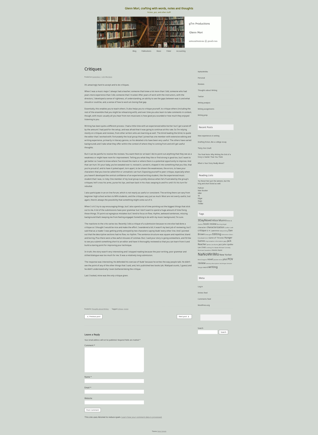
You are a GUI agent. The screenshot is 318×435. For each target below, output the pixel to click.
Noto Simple (162, 431)
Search (200, 328)
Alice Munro (219, 220)
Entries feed (202, 293)
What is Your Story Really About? (211, 163)
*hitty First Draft (204, 148)
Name (88, 377)
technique (223, 263)
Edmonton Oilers (227, 234)
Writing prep (203, 115)
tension (229, 263)
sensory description (212, 263)
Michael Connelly (224, 247)
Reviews (201, 84)
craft (231, 227)
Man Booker (203, 190)
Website (88, 398)
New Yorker (225, 254)
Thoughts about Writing (100, 309)
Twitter (201, 96)
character (202, 227)
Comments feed (204, 299)
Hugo (200, 201)
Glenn (110, 77)
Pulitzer (201, 188)
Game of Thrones (216, 238)
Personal (201, 78)
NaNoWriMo (203, 71)
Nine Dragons (202, 259)
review (126, 309)
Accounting (180, 51)
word (205, 267)
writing (213, 267)
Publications (146, 51)
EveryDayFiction (203, 238)
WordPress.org (204, 305)
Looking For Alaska (212, 247)
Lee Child (202, 247)
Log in (200, 286)
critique (120, 309)
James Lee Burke (212, 244)
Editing (216, 234)
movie (214, 250)
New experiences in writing (208, 136)
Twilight (200, 267)
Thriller (200, 203)
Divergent (208, 234)
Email (87, 387)
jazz (220, 244)
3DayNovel (205, 220)
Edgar (200, 198)
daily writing (224, 231)
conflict (227, 227)
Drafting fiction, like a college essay (212, 142)
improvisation (210, 241)
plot (225, 259)
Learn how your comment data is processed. (141, 417)
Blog (134, 51)
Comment (89, 345)
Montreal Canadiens (204, 250)
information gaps (221, 241)
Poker (168, 51)
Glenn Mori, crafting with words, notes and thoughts (159, 8)
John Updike (227, 244)
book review (209, 223)
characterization (215, 227)
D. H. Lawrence (213, 230)
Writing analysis (204, 102)
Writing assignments (206, 109)
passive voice (218, 259)
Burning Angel (221, 224)
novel (210, 259)
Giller (200, 193)
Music (159, 51)
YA (199, 196)
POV (230, 259)
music (219, 250)
